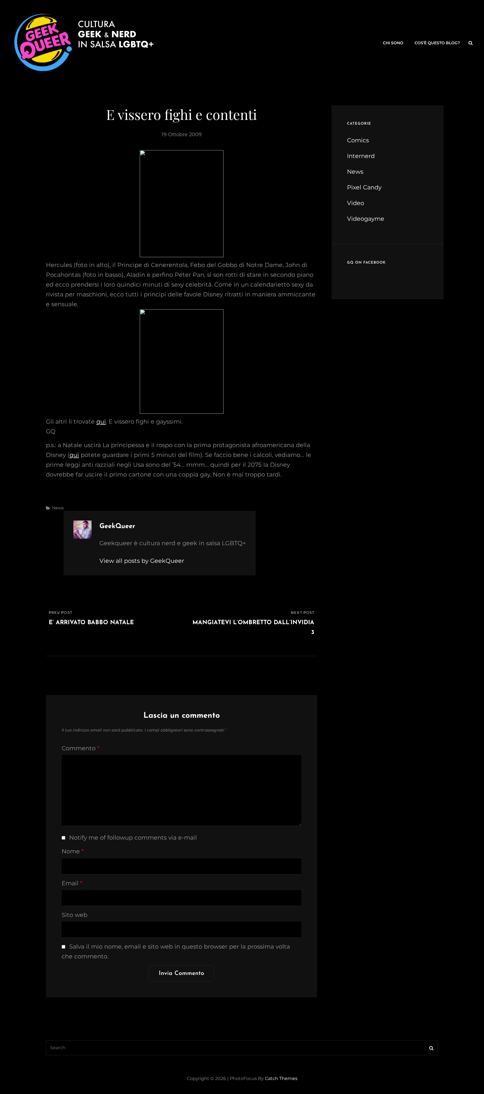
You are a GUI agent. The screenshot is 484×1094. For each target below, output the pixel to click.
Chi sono (393, 42)
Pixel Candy (364, 187)
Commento (80, 748)
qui (101, 421)
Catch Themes (281, 1078)
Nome (73, 851)
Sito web (74, 914)
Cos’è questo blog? (437, 42)
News (58, 507)
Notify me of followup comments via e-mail (133, 837)
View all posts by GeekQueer (141, 560)
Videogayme (365, 218)
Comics (358, 140)
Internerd (361, 155)
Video (355, 202)
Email (72, 883)
